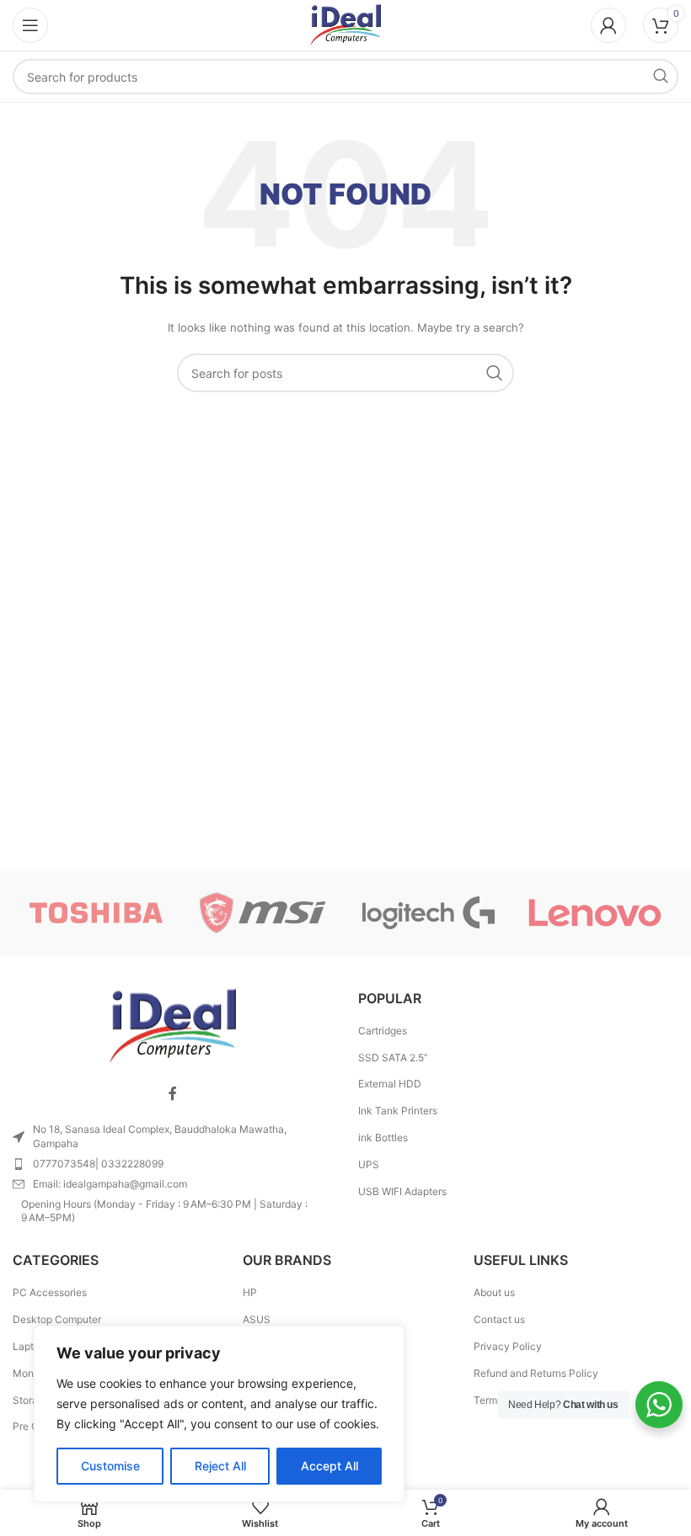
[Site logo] (345, 24)
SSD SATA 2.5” (393, 1057)
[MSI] (262, 913)
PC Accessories (50, 1292)
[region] (219, 1414)
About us (494, 1292)
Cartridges (382, 1030)
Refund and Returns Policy (536, 1373)
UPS (368, 1164)
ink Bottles (383, 1137)
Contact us (499, 1319)
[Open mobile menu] (30, 25)
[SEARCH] (660, 76)
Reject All (220, 1466)
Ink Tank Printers (397, 1110)
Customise (110, 1466)
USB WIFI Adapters (402, 1191)
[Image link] (173, 1025)
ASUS (257, 1319)
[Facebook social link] (173, 1093)
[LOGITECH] (429, 913)
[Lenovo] (595, 913)
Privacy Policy (508, 1346)
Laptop (29, 1346)
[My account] (608, 25)
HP (250, 1292)
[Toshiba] (96, 913)
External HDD (389, 1083)
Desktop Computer (57, 1319)
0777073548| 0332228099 (98, 1163)
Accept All (329, 1466)
